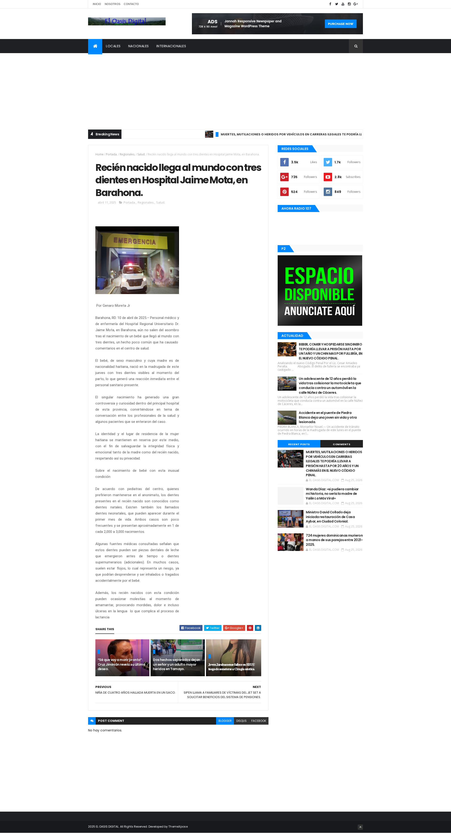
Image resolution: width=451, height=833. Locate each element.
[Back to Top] (360, 827)
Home (99, 154)
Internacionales (171, 46)
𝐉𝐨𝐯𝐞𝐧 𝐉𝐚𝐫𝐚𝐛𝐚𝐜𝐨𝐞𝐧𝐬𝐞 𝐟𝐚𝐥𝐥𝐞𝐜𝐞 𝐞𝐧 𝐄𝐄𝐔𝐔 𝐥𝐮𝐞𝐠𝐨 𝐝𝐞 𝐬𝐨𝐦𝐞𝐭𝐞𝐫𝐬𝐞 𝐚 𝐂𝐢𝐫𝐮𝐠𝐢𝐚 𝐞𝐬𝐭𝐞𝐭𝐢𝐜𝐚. (231, 667)
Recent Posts (299, 444)
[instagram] (349, 4)
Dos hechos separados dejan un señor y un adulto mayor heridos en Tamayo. (176, 664)
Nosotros (112, 4)
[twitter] (336, 4)
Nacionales (138, 46)
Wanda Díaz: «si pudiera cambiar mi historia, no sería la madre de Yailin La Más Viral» (332, 494)
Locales (113, 46)
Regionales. (127, 154)
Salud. (141, 154)
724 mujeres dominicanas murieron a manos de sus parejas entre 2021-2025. (334, 540)
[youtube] (343, 4)
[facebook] (330, 4)
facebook (258, 721)
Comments (341, 444)
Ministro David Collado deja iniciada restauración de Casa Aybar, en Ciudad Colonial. (330, 517)
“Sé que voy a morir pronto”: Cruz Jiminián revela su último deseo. (121, 664)
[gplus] (355, 4)
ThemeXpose (178, 827)
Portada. (111, 154)
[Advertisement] (225, 88)
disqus (241, 721)
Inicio (97, 4)
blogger (225, 721)
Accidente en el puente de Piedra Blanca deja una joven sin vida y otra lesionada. (328, 417)
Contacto (131, 4)
